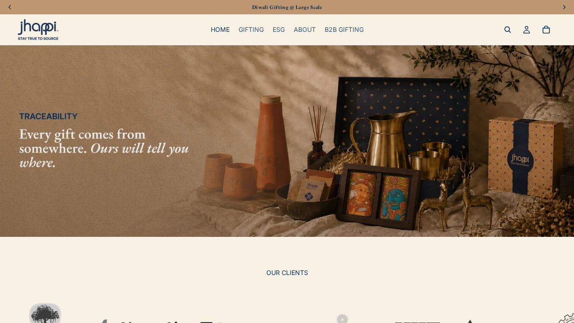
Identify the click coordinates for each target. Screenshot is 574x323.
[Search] (507, 29)
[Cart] (546, 29)
